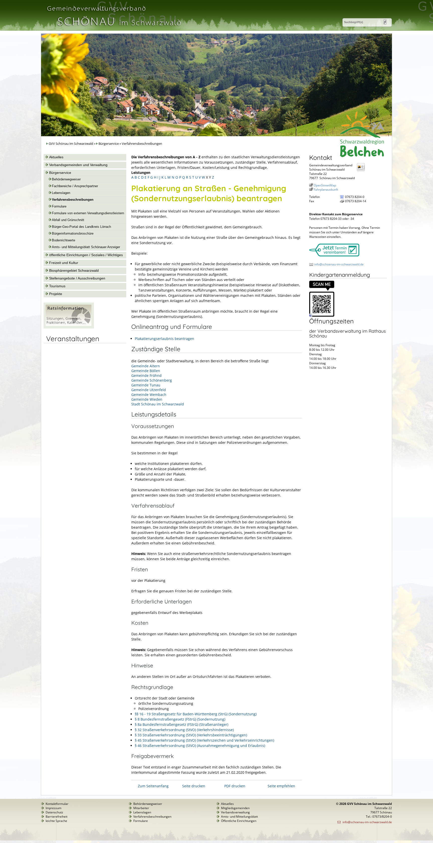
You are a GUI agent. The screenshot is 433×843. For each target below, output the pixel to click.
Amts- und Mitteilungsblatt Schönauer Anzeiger (86, 247)
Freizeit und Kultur (63, 263)
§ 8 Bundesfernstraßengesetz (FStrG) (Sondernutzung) (180, 719)
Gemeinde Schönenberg (151, 380)
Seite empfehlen (281, 786)
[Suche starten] (385, 22)
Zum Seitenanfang (153, 786)
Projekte (55, 294)
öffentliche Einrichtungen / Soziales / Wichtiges (86, 255)
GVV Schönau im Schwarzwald (71, 144)
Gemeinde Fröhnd (146, 375)
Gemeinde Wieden (146, 399)
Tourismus (57, 286)
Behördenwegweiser (66, 179)
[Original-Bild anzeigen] (321, 315)
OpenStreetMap (325, 185)
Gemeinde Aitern (145, 366)
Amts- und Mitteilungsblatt (239, 816)
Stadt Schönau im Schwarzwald (157, 404)
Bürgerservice (108, 144)
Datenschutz (54, 812)
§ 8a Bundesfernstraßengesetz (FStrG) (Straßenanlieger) (181, 724)
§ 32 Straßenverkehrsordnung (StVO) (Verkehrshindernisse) (184, 729)
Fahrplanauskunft (326, 189)
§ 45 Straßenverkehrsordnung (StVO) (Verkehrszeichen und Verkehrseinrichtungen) (204, 740)
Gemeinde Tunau (145, 385)
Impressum (53, 808)
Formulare (59, 206)
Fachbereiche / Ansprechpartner (75, 186)
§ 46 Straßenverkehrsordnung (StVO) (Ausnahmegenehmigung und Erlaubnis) (200, 745)
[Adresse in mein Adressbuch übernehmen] (362, 171)
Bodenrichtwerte (63, 240)
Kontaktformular (57, 804)
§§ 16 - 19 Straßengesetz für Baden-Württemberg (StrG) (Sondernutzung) (196, 714)
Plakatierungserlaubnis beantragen (164, 338)
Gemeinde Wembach (148, 394)
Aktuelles (56, 157)
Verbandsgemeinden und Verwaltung (78, 165)
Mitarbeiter (141, 808)
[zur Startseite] (113, 28)
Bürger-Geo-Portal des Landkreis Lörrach (81, 227)
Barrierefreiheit (56, 816)
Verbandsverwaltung (235, 812)
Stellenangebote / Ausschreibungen (77, 278)
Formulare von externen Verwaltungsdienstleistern (88, 213)
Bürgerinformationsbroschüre (72, 233)
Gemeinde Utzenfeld (148, 389)
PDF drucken (234, 786)
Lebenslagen (61, 193)
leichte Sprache (56, 821)
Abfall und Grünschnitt (68, 220)
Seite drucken (193, 786)
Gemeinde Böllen (145, 370)
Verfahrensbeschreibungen (72, 199)
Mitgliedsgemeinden (235, 808)
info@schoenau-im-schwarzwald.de (339, 264)
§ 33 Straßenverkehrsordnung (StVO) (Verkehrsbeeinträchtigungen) (191, 735)
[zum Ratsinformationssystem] (69, 327)
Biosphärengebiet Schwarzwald (74, 270)
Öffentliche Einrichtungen (238, 821)
